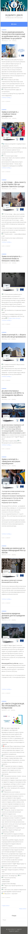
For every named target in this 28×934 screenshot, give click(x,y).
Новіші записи (22, 908)
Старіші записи (5, 905)
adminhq (14, 40)
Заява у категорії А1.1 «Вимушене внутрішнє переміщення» (11, 462)
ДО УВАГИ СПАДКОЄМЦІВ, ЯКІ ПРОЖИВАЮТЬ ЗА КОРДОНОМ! (13, 706)
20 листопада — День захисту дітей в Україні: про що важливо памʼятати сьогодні (14, 184)
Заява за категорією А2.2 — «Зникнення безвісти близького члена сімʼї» (12, 259)
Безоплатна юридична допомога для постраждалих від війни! (13, 616)
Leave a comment (6, 101)
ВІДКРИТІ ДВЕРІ (14, 15)
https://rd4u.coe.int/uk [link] (14, 318)
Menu (15, 24)
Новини (4, 29)
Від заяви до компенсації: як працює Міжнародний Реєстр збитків (14, 551)
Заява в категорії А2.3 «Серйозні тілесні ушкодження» (10, 114)
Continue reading (7, 97)
